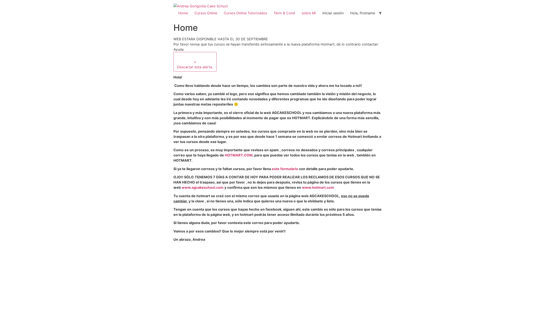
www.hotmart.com (318, 187)
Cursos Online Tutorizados (245, 13)
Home (183, 13)
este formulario (285, 169)
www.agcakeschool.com (203, 187)
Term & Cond (284, 13)
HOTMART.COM (239, 155)
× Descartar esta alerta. (195, 64)
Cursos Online (205, 13)
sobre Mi (309, 13)
